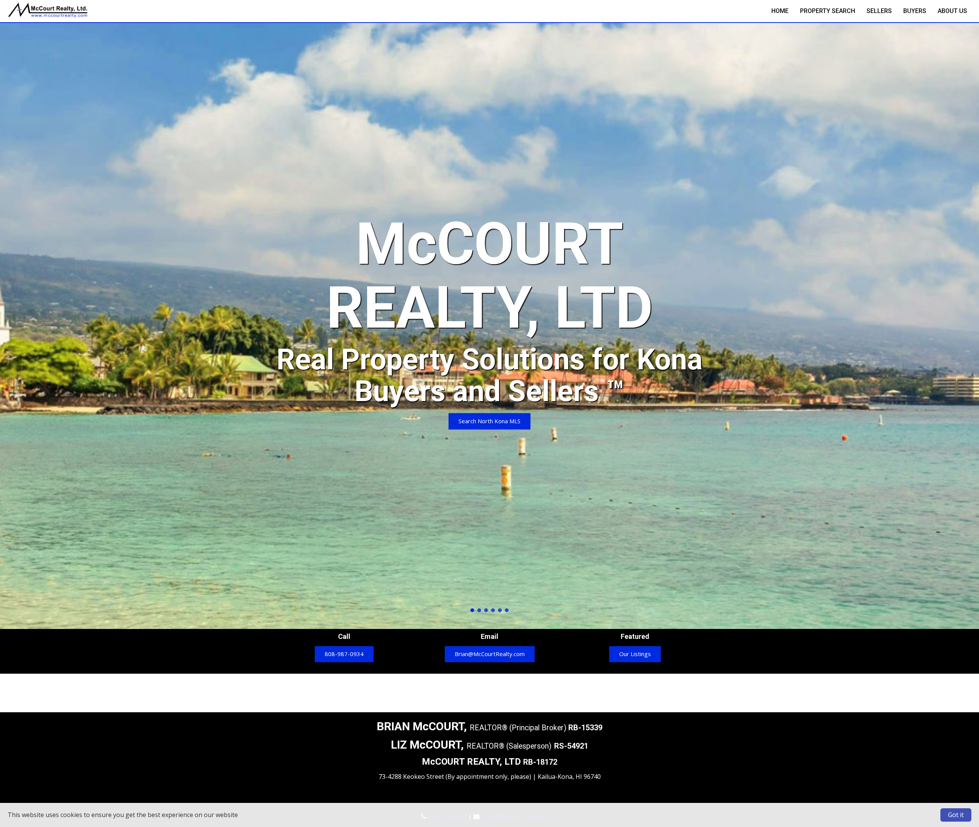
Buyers (914, 11)
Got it (956, 815)
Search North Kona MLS (489, 420)
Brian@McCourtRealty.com (490, 654)
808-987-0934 (344, 654)
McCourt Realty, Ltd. (47, 15)
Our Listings (635, 654)
